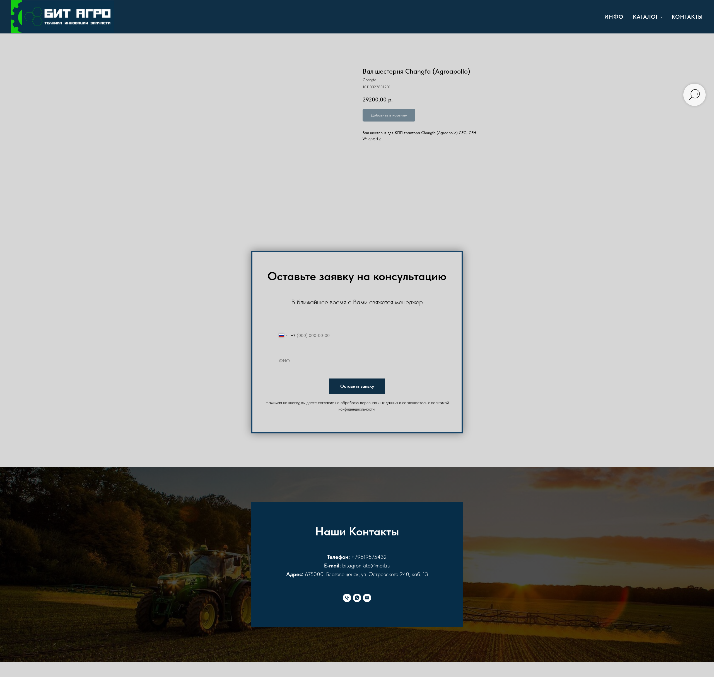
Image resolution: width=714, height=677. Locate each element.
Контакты (687, 16)
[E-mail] (367, 598)
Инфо (613, 16)
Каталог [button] (646, 16)
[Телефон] (347, 598)
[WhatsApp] (357, 598)
